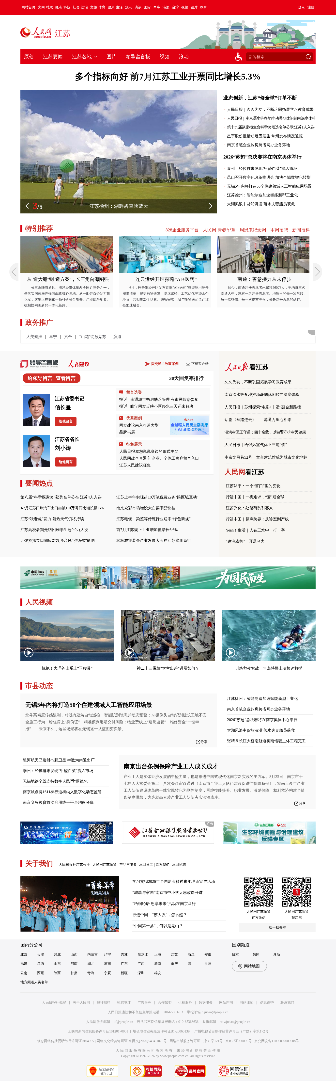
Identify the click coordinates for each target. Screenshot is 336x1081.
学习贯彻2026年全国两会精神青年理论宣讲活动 (173, 881)
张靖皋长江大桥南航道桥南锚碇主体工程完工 (266, 741)
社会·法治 (80, 7)
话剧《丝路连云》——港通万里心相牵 (258, 420)
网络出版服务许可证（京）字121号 (196, 1041)
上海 (157, 954)
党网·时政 (45, 7)
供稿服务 (185, 1002)
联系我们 (162, 865)
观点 (128, 7)
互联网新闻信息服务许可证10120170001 (98, 1031)
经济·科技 (62, 7)
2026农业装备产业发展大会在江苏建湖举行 (153, 540)
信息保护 (267, 1002)
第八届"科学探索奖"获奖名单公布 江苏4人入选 (61, 497)
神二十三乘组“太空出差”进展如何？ (168, 668)
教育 (203, 7)
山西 (74, 954)
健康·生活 (115, 7)
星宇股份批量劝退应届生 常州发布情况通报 (265, 136)
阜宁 (53, 337)
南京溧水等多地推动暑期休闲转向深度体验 (262, 394)
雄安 (157, 973)
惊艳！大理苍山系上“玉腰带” (67, 668)
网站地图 (252, 966)
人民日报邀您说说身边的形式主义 (148, 451)
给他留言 (66, 421)
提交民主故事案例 (165, 364)
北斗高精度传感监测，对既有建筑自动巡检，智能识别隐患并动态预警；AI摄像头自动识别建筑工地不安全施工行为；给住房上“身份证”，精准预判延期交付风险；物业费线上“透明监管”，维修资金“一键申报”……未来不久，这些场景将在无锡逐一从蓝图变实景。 (116, 722)
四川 (191, 964)
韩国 (256, 954)
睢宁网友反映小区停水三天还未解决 (161, 406)
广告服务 (144, 1002)
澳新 (276, 954)
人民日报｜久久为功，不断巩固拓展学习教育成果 (270, 109)
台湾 (175, 7)
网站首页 (28, 7)
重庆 (174, 964)
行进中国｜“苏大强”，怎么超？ (159, 915)
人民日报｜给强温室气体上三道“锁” (256, 445)
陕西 (57, 973)
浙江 (191, 954)
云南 (23, 973)
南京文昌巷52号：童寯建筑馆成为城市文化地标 (266, 457)
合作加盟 (165, 1002)
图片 (194, 7)
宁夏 (107, 973)
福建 (23, 964)
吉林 (124, 954)
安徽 (207, 954)
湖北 (90, 964)
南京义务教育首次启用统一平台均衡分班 (58, 802)
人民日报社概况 (54, 1002)
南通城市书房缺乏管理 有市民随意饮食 (164, 399)
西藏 (40, 973)
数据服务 (206, 1002)
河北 (57, 954)
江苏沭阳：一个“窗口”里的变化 (253, 486)
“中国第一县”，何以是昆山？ (157, 926)
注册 (310, 7)
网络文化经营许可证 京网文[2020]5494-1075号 (132, 1041)
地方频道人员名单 (34, 982)
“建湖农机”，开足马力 (245, 541)
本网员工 (146, 865)
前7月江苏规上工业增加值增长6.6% (147, 530)
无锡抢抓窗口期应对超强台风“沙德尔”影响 (57, 540)
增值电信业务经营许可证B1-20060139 (161, 1031)
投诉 (123, 399)
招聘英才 (124, 1002)
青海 (90, 973)
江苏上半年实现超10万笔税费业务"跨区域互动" (157, 497)
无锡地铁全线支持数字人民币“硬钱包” (56, 781)
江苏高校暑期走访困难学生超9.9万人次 (54, 530)
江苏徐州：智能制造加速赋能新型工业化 (262, 195)
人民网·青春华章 (219, 229)
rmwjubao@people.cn (235, 1022)
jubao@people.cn (216, 1012)
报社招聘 (103, 1002)
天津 (40, 954)
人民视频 (39, 602)
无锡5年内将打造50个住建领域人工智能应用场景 (269, 186)
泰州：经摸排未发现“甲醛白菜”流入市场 (262, 168)
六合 (68, 337)
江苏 (63, 33)
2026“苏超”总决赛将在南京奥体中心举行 (262, 720)
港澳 (166, 7)
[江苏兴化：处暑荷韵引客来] (118, 93)
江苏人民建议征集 (135, 465)
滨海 (117, 337)
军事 (156, 7)
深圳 (140, 973)
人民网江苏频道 (104, 865)
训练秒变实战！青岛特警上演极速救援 (268, 668)
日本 (235, 954)
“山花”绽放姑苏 (92, 337)
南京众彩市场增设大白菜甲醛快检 (145, 508)
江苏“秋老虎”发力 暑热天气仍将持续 (52, 519)
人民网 (244, 472)
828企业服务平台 (182, 229)
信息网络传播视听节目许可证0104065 (65, 1041)
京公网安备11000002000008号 (276, 1041)
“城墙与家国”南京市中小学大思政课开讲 (167, 892)
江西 (40, 964)
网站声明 (226, 1002)
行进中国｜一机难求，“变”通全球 (255, 497)
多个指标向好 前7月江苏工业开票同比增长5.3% (168, 76)
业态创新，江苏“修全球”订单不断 (260, 97)
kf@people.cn (123, 1022)
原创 (29, 56)
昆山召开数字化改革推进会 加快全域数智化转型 (269, 177)
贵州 (207, 964)
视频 (184, 7)
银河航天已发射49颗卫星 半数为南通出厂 (59, 760)
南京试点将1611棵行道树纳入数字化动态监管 (62, 792)
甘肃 (74, 973)
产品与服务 (128, 865)
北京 (23, 954)
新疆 (124, 973)
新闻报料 (301, 229)
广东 (124, 964)
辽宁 (107, 954)
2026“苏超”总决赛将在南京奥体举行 (262, 157)
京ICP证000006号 (239, 1041)
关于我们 (39, 863)
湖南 (107, 964)
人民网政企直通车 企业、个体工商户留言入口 (159, 458)
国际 (147, 7)
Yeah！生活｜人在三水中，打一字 (255, 530)
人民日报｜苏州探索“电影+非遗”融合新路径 (263, 407)
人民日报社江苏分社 (74, 865)
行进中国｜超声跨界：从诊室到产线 (257, 519)
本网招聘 (279, 229)
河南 (74, 964)
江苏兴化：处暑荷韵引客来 (249, 508)
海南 (157, 964)
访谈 (138, 7)
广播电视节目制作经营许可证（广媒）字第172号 (231, 1031)
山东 (57, 964)
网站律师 (246, 1002)
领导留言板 (138, 56)
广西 (140, 964)
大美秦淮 (34, 337)
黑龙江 (142, 954)
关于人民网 (81, 1002)
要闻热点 (39, 483)
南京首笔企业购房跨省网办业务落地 (258, 145)
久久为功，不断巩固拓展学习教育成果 (258, 382)
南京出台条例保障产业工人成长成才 (171, 766)
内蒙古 (92, 954)
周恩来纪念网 (253, 229)
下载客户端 (200, 364)
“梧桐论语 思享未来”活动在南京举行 (164, 904)
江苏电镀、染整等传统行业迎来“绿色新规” (153, 519)
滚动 (184, 56)
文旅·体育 (97, 7)
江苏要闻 (53, 56)
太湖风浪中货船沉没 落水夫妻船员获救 (261, 204)
